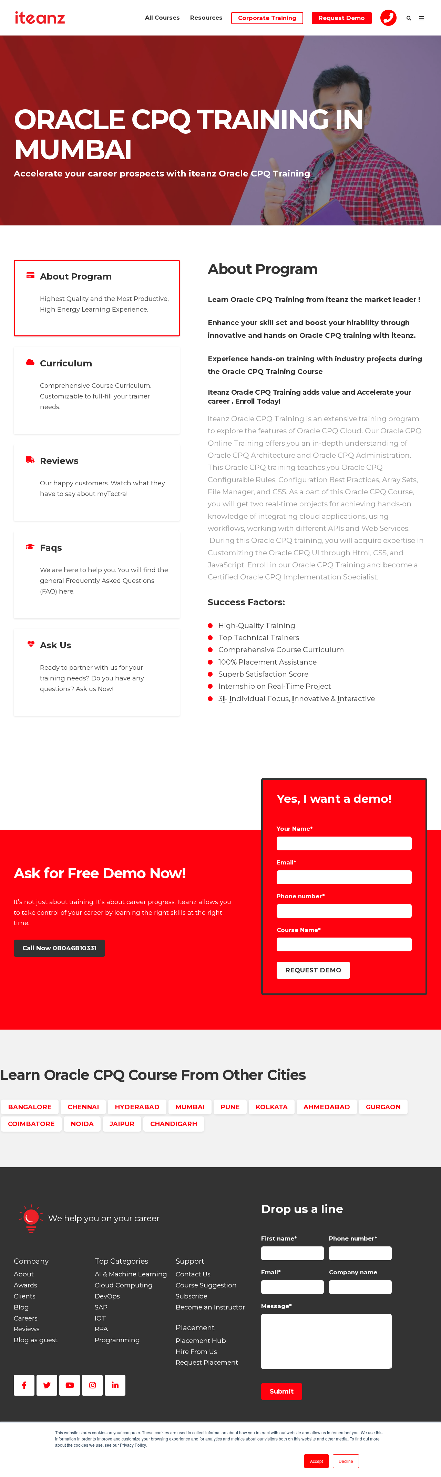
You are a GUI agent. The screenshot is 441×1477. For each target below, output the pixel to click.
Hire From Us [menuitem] (196, 1352)
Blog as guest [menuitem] (36, 1340)
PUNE (230, 1107)
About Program (97, 298)
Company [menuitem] (31, 1261)
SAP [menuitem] (101, 1307)
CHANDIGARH (173, 1124)
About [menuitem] (24, 1274)
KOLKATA (272, 1107)
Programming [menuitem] (117, 1340)
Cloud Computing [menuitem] (124, 1285)
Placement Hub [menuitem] (201, 1341)
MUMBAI (190, 1107)
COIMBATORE (31, 1124)
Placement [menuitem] (195, 1327)
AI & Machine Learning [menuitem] (131, 1274)
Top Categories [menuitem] (121, 1261)
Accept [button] (316, 1461)
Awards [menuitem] (25, 1285)
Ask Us (97, 672)
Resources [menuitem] (206, 17)
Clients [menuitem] (24, 1296)
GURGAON (383, 1107)
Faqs (97, 574)
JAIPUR (122, 1124)
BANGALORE (30, 1107)
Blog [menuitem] (21, 1307)
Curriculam (97, 390)
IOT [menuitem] (100, 1318)
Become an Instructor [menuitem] (210, 1307)
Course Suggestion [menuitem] (206, 1285)
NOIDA (82, 1124)
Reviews (97, 482)
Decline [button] (346, 1461)
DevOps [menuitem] (107, 1296)
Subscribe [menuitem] (191, 1296)
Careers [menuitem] (26, 1318)
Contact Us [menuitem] (193, 1274)
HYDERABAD (137, 1107)
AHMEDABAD (327, 1107)
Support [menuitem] (190, 1261)
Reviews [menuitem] (27, 1329)
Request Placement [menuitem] (207, 1362)
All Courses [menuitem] (162, 17)
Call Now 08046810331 (59, 948)
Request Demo (342, 17)
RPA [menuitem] (101, 1329)
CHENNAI (83, 1107)
